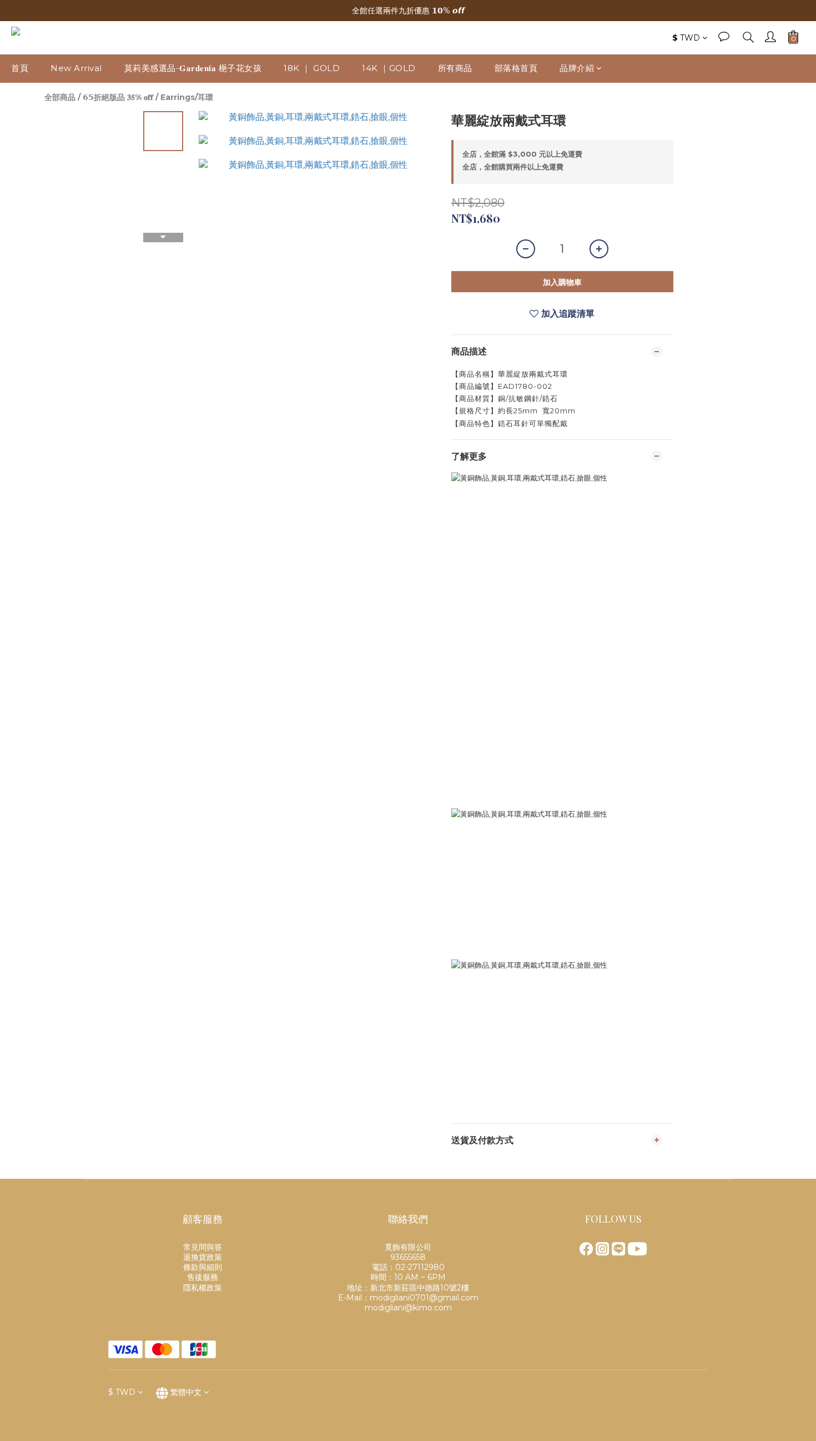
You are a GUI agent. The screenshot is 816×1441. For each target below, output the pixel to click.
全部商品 (59, 97)
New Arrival (76, 68)
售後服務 (202, 1277)
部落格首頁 (516, 68)
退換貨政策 (202, 1257)
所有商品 (455, 68)
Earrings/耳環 (186, 97)
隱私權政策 (202, 1288)
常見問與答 (202, 1247)
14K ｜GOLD (389, 68)
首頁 (19, 68)
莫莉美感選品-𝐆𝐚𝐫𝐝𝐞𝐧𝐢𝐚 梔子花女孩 (193, 68)
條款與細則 (202, 1267)
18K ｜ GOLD (312, 68)
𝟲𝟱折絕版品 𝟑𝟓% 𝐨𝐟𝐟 (118, 97)
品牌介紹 (577, 68)
